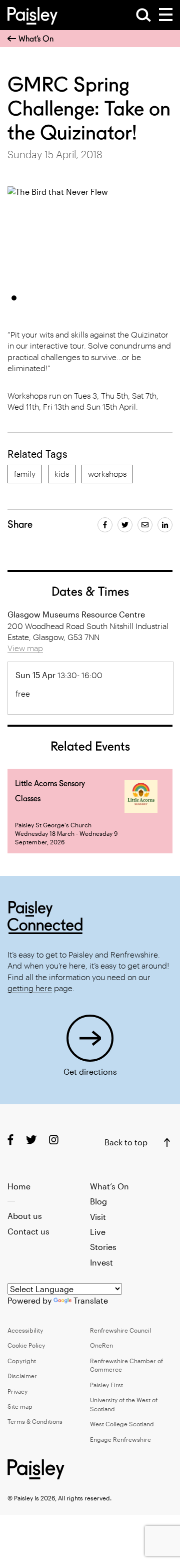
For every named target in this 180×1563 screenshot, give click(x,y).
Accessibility (25, 1330)
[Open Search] (143, 15)
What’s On (36, 39)
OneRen (101, 1345)
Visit (98, 1216)
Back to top (126, 1142)
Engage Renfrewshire (120, 1439)
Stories (103, 1247)
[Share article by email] (145, 524)
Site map (20, 1406)
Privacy (18, 1391)
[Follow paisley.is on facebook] (11, 1139)
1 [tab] (14, 297)
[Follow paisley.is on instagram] (53, 1139)
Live (98, 1231)
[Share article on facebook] (105, 524)
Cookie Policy (26, 1345)
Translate (91, 1300)
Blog (98, 1201)
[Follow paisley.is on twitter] (31, 1139)
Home (19, 1186)
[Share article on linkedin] (165, 524)
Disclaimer (22, 1375)
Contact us (29, 1231)
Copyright (22, 1360)
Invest (101, 1262)
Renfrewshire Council (120, 1330)
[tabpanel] (83, 236)
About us (25, 1215)
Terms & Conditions (35, 1421)
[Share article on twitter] (125, 524)
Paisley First (106, 1384)
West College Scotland (122, 1423)
